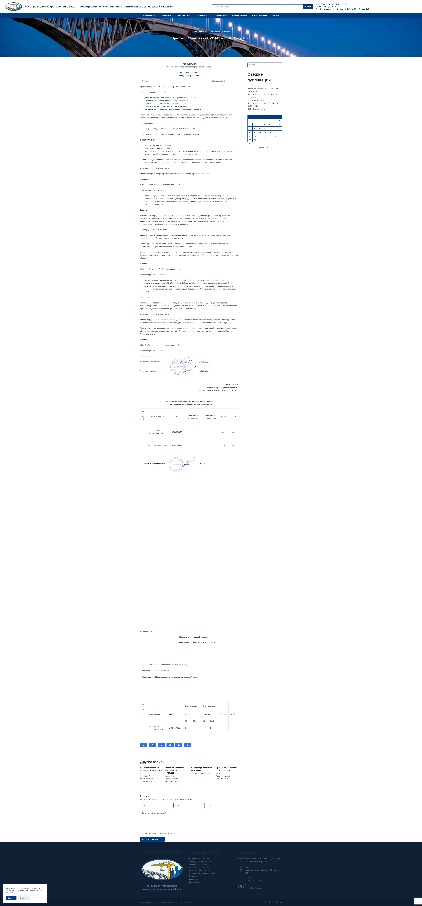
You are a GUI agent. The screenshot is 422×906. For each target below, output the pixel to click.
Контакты (275, 16)
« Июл (261, 148)
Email (177, 805)
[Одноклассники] (152, 745)
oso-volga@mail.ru (327, 6)
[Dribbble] (277, 902)
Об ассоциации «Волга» (199, 859)
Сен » (268, 148)
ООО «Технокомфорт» (257, 109)
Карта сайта (194, 882)
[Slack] (281, 902)
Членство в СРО (184, 16)
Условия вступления (198, 864)
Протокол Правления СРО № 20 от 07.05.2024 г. (174, 770)
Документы (166, 16)
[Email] (187, 745)
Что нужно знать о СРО (199, 867)
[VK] (143, 745)
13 (270, 128)
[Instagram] (273, 902)
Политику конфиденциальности (163, 833)
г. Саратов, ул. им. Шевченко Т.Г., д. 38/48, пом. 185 (343, 9)
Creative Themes (183, 902)
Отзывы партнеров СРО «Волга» (203, 873)
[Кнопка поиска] (279, 65)
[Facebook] (265, 902)
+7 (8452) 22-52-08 (254, 880)
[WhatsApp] (178, 745)
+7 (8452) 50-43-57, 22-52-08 (332, 4)
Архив (195, 32)
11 (260, 128)
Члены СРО (205, 773)
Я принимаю (159, 833)
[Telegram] (161, 745)
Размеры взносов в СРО (199, 870)
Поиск (308, 6)
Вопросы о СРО (221, 16)
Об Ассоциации (149, 16)
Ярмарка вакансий (259, 16)
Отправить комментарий (152, 839)
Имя (144, 805)
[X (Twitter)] (269, 902)
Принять (11, 898)
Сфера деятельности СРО (200, 862)
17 (255, 132)
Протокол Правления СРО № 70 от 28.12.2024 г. (151, 770)
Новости (193, 876)
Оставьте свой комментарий (154, 813)
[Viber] (170, 745)
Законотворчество (197, 879)
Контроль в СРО (202, 16)
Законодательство (239, 16)
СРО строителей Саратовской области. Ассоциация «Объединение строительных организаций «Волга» (98, 6)
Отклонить (23, 898)
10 (255, 128)
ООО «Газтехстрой (255, 100)
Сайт (210, 805)
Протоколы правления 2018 (209, 32)
